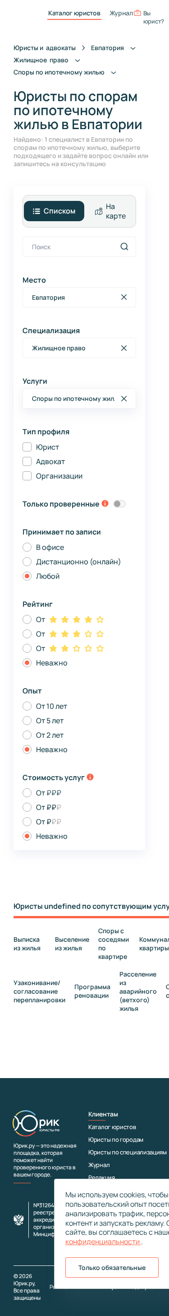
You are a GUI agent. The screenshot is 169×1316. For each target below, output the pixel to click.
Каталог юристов (74, 13)
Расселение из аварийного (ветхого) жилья (138, 991)
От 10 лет (51, 706)
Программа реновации (92, 991)
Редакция (101, 1177)
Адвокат (50, 461)
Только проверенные (61, 504)
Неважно (52, 663)
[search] (124, 246)
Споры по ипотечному (60, 72)
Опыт (32, 691)
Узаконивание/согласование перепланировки (39, 991)
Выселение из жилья (72, 943)
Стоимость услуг (54, 777)
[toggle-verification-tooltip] (105, 504)
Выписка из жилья (27, 943)
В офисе (50, 547)
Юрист (47, 447)
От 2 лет (50, 735)
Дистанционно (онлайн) (78, 562)
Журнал (121, 13)
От (40, 619)
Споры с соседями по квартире (113, 943)
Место (34, 280)
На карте (116, 211)
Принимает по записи (62, 532)
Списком (59, 211)
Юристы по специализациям (127, 1152)
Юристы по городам (115, 1139)
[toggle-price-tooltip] (90, 777)
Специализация (51, 330)
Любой (47, 576)
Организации (59, 476)
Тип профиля (46, 432)
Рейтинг (38, 604)
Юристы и (45, 47)
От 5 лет (50, 720)
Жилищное (42, 60)
